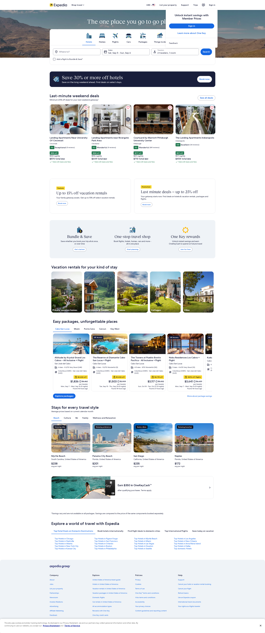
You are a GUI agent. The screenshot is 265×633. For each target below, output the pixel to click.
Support (185, 5)
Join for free (185, 249)
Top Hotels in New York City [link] (66, 546)
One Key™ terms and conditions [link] (147, 593)
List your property (168, 5)
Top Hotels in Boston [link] (103, 546)
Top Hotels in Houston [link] (143, 546)
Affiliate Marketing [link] (56, 611)
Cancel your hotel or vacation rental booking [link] (194, 584)
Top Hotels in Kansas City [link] (65, 548)
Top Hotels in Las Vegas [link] (144, 543)
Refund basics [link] (183, 593)
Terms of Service (72, 626)
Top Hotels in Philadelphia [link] (105, 548)
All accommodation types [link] (102, 606)
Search (206, 51)
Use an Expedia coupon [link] (187, 597)
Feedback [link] (53, 615)
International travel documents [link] (189, 602)
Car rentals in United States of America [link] (106, 602)
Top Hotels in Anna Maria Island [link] (187, 543)
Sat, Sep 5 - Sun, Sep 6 (119, 52)
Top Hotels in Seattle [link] (143, 548)
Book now (204, 79)
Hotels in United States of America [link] (105, 584)
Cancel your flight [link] (184, 589)
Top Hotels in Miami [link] (142, 541)
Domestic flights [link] (98, 597)
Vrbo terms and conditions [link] (145, 597)
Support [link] (181, 580)
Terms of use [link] (140, 589)
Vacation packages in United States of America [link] (109, 593)
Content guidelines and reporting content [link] (151, 611)
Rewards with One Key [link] (101, 611)
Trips (195, 5)
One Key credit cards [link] (100, 615)
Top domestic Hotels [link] (183, 548)
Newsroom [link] (54, 597)
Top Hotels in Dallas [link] (182, 546)
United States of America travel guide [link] (106, 580)
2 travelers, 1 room (166, 52)
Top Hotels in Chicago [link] (64, 538)
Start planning (132, 249)
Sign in (212, 5)
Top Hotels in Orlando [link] (103, 543)
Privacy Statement (51, 626)
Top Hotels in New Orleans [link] (185, 541)
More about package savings (199, 396)
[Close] (261, 626)
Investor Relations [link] (56, 602)
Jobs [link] (51, 584)
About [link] (52, 580)
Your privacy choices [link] (142, 606)
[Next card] (215, 135)
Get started (79, 249)
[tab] (89, 37)
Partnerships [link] (54, 593)
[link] (192, 43)
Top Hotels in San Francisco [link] (106, 541)
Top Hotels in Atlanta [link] (63, 543)
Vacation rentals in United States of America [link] (108, 589)
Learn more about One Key (191, 33)
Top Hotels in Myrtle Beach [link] (145, 538)
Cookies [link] (138, 584)
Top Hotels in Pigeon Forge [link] (106, 538)
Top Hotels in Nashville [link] (64, 541)
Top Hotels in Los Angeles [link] (185, 538)
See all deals (206, 97)
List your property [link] (56, 589)
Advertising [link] (54, 606)
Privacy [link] (138, 580)
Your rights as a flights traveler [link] (189, 606)
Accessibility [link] (140, 602)
